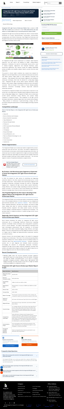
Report (17, 2)
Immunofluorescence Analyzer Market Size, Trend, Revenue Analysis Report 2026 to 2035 (50, 69)
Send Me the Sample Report (29, 164)
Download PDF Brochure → (51, 33)
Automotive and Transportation (39, 396)
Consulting (26, 2)
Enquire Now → (29, 344)
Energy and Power (36, 394)
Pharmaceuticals (7, 7)
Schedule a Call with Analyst (51, 53)
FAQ (59, 406)
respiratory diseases (22, 202)
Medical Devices (21, 388)
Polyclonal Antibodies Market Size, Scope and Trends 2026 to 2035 (51, 60)
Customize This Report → (11, 345)
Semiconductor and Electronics (24, 396)
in (1, 367)
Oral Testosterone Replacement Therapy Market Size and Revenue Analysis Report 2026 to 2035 (51, 63)
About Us (45, 3)
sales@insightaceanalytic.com (55, 397)
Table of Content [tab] (28, 20)
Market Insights (36, 2)
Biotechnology (35, 392)
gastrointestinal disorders (20, 241)
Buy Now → (51, 43)
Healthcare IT (21, 390)
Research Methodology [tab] (7, 24)
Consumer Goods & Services (24, 392)
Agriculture (20, 394)
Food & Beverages (36, 386)
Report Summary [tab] (6, 20)
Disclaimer (47, 406)
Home (11, 2)
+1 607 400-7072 (53, 401)
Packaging (34, 388)
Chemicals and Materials (37, 390)
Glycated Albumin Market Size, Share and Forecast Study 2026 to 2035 (50, 66)
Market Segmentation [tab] (17, 20)
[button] (20, 356)
